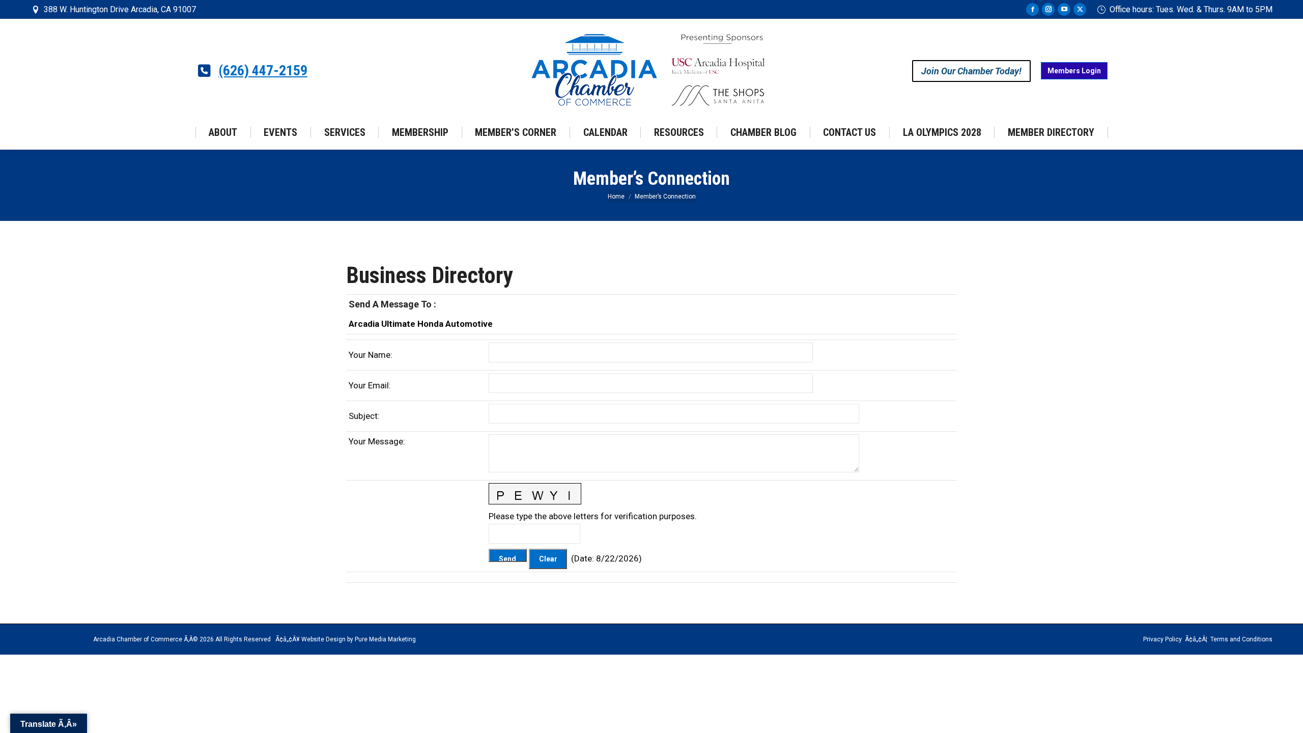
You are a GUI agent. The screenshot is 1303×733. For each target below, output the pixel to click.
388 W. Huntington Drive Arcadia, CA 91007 (120, 9)
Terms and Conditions (1241, 639)
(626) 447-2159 (262, 71)
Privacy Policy (1162, 639)
